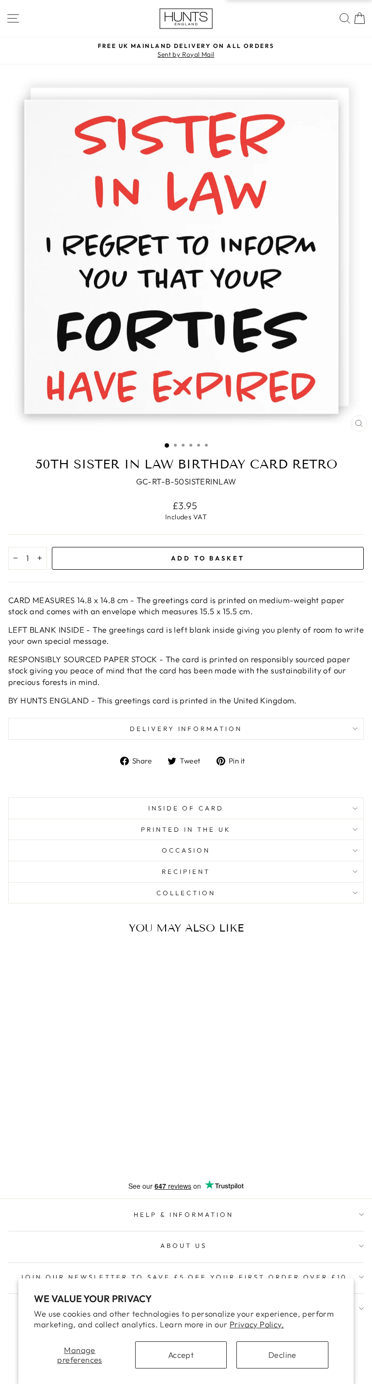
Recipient (186, 871)
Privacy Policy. (257, 1324)
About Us (183, 1245)
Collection (186, 893)
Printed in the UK (186, 829)
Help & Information (184, 1214)
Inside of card (186, 808)
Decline (282, 1355)
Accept (181, 1355)
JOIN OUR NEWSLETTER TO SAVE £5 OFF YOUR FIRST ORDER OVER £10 (183, 1277)
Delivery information (186, 728)
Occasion (186, 850)
